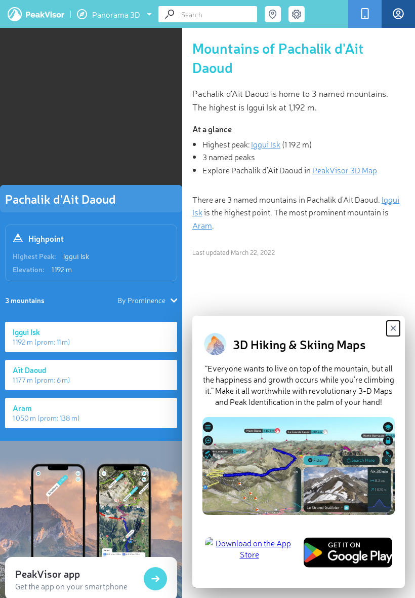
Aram (202, 225)
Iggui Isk (76, 255)
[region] (91, 109)
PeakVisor (36, 14)
